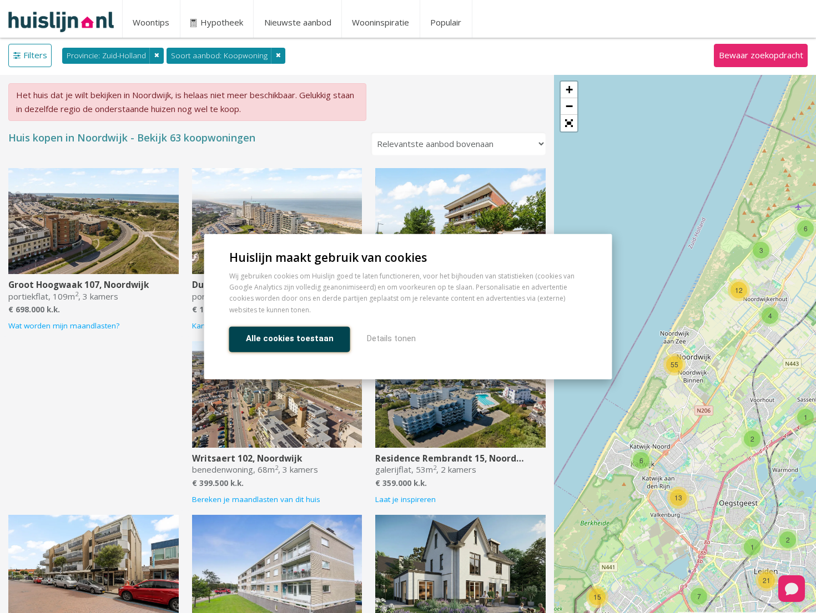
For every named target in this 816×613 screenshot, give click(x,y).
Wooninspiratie (380, 22)
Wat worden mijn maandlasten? (63, 326)
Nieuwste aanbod (297, 22)
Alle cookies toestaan (290, 338)
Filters (35, 54)
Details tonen (391, 338)
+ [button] (569, 90)
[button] (569, 123)
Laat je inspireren (405, 499)
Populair (445, 22)
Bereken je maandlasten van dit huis (256, 499)
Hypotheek (220, 22)
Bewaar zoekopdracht (761, 54)
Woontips (151, 22)
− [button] (569, 106)
